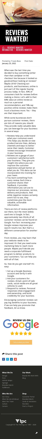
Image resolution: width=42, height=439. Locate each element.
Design (4, 376)
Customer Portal (28, 397)
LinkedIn (11, 359)
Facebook (3, 359)
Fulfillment (6, 387)
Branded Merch (7, 385)
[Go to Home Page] (3, 47)
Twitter (7, 359)
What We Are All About (10, 399)
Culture (4, 404)
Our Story (5, 397)
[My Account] (37, 433)
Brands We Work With (30, 376)
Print (4, 378)
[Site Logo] (8, 4)
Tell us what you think (21, 342)
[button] (38, 4)
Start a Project (27, 406)
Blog (24, 378)
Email (15, 359)
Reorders (25, 404)
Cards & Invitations (29, 401)
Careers (5, 406)
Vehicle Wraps (7, 380)
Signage (5, 383)
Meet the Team (8, 401)
